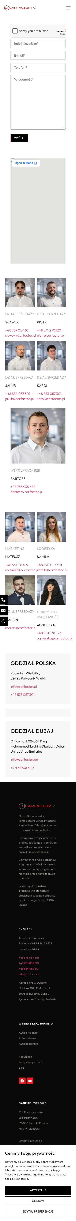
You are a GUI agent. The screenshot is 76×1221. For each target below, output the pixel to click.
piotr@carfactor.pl (50, 335)
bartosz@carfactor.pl (26, 492)
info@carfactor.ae (24, 759)
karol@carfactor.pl (51, 399)
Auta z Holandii (28, 1032)
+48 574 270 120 (49, 330)
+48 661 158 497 (16, 565)
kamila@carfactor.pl (52, 570)
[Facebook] (22, 1081)
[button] (68, 7)
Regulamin (25, 1056)
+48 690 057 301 (49, 565)
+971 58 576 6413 (22, 768)
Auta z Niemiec (28, 1038)
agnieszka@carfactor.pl (54, 638)
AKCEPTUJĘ (38, 1190)
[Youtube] (30, 1081)
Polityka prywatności (32, 1062)
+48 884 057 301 (17, 393)
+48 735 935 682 (23, 487)
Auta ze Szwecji (28, 1043)
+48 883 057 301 (49, 393)
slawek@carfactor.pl (20, 335)
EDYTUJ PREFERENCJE (38, 1211)
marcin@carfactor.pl (20, 628)
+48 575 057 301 (23, 694)
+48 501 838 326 (49, 633)
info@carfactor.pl (24, 686)
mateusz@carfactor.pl (21, 570)
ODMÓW (38, 1201)
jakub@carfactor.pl (19, 399)
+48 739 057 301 (17, 330)
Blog (21, 1067)
